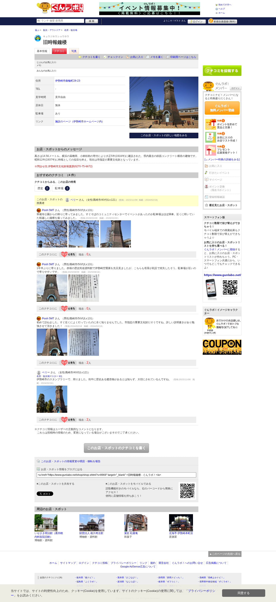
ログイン (197, 21)
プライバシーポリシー (123, 562)
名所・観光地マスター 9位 (49, 376)
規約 (152, 562)
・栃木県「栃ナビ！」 (85, 577)
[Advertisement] (222, 43)
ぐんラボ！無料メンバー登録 (222, 108)
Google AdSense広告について (138, 566)
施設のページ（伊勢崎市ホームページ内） (79, 121)
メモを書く (156, 56)
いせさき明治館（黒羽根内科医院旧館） (48, 535)
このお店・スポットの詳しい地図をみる (164, 135)
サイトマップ (68, 562)
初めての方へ (224, 4)
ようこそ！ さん (174, 20)
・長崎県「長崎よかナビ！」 (211, 577)
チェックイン (115, 56)
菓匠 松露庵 (131, 533)
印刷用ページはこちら (183, 56)
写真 (74, 51)
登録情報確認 (217, 197)
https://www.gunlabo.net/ (222, 275)
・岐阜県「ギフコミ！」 (168, 581)
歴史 (43, 188)
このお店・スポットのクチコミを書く (116, 448)
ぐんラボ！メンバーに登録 (219, 249)
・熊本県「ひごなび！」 (127, 577)
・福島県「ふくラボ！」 (86, 581)
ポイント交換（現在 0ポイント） (220, 188)
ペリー (74, 199)
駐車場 (61, 188)
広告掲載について (216, 562)
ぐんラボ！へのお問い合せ (187, 562)
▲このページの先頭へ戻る (224, 553)
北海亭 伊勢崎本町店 (181, 533)
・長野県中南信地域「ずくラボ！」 (214, 581)
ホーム (221, 13)
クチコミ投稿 (100, 562)
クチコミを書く (91, 56)
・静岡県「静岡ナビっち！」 (170, 577)
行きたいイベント (219, 172)
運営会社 (163, 562)
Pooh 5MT (48, 210)
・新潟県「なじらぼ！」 (127, 581)
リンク (143, 562)
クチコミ (59, 51)
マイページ (215, 179)
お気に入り (136, 56)
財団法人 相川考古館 (91, 533)
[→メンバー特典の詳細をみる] (222, 159)
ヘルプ (221, 9)
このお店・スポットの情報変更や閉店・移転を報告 (70, 461)
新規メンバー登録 (222, 21)
